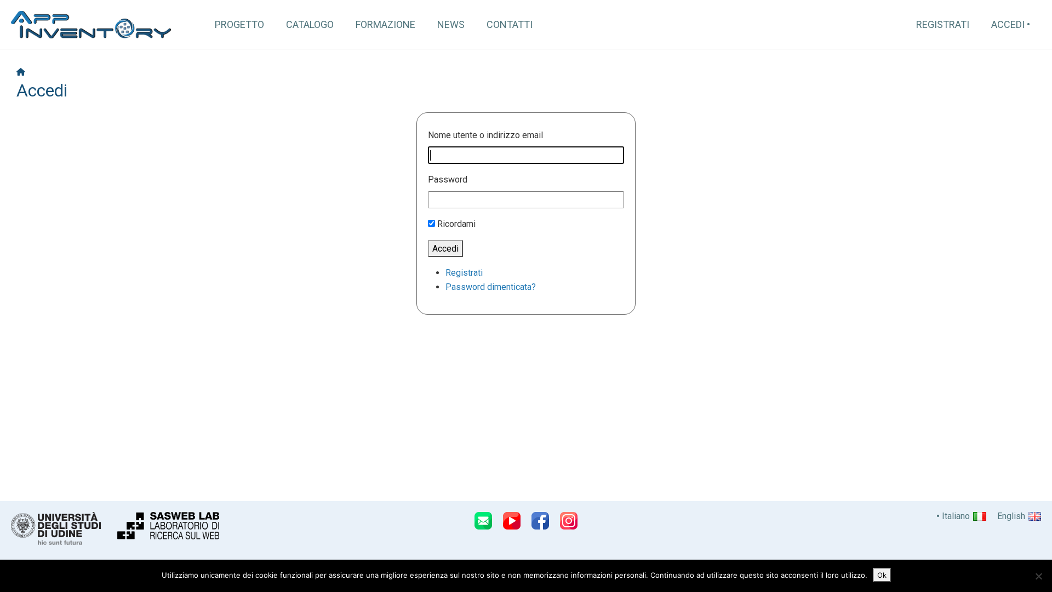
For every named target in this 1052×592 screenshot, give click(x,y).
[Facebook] (540, 521)
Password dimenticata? (490, 287)
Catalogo (310, 24)
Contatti (510, 24)
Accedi (1008, 24)
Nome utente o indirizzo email (485, 135)
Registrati (942, 24)
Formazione (385, 24)
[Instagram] (569, 521)
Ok (882, 575)
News (451, 24)
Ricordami (456, 224)
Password (447, 179)
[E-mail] (483, 521)
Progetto (239, 24)
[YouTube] (512, 521)
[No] (1038, 576)
